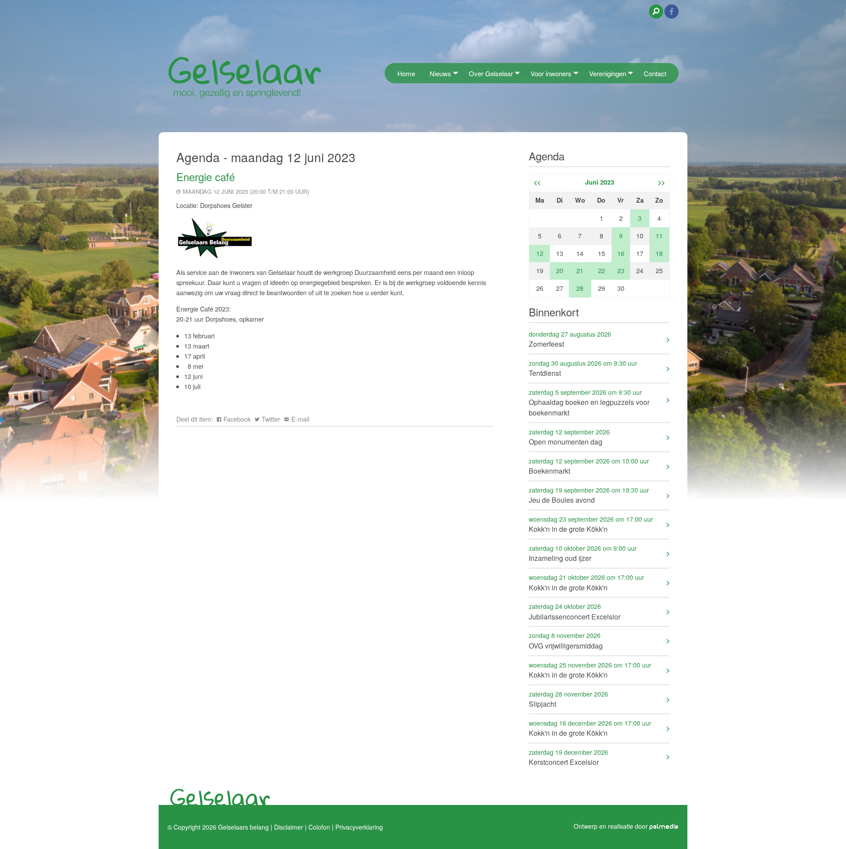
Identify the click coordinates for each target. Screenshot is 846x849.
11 (659, 235)
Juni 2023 (599, 182)
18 (659, 253)
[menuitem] (387, 73)
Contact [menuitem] (655, 73)
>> (661, 182)
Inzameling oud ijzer (583, 553)
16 (620, 253)
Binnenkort (554, 311)
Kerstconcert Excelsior (568, 757)
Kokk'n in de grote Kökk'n (591, 524)
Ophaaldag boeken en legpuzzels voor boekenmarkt (589, 402)
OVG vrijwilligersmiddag (566, 640)
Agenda (546, 155)
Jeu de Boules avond (589, 495)
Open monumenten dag (569, 436)
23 (620, 270)
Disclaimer (288, 827)
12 (539, 253)
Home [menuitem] (406, 73)
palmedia (664, 826)
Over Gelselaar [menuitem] (491, 73)
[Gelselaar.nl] (244, 77)
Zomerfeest (570, 339)
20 (559, 270)
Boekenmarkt (589, 465)
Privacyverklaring (359, 827)
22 (601, 270)
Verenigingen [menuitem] (607, 73)
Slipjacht (568, 699)
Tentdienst (583, 368)
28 (579, 288)
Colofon (319, 827)
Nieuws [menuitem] (440, 73)
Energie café (205, 176)
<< (537, 182)
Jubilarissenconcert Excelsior (574, 611)
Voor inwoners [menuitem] (551, 73)
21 (579, 270)
